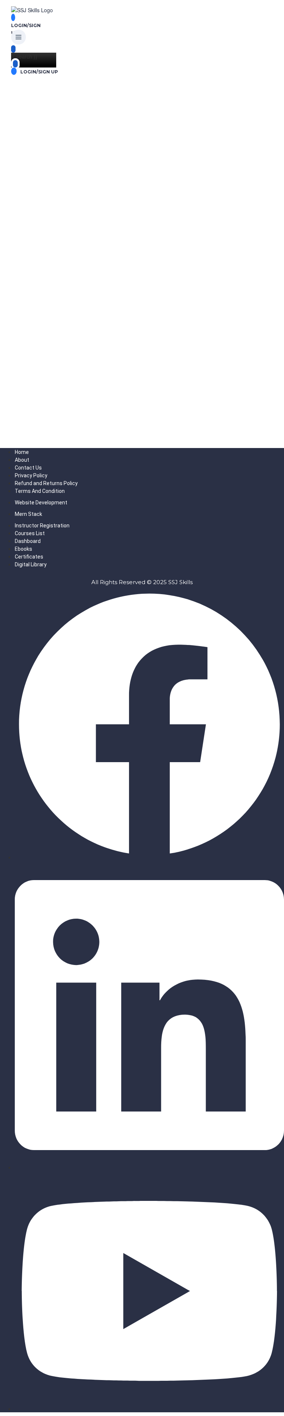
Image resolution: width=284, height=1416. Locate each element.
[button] (18, 37)
